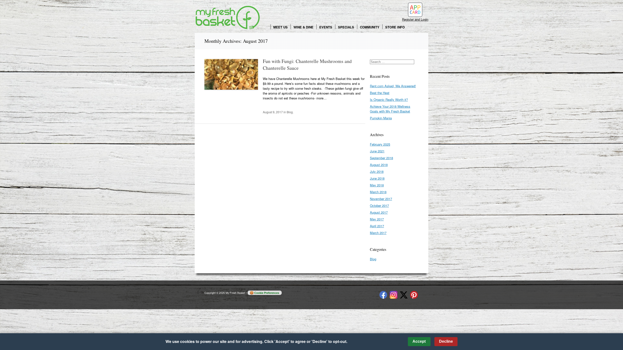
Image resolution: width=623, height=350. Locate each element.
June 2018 (377, 178)
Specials (346, 27)
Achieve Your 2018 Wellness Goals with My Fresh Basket (390, 109)
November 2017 (381, 198)
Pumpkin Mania (381, 118)
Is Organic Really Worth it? (389, 99)
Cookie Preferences (266, 292)
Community (369, 27)
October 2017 (379, 205)
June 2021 (377, 151)
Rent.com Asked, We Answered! (393, 86)
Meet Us (280, 27)
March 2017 (378, 232)
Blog (290, 112)
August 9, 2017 (273, 112)
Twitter (404, 295)
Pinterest (414, 295)
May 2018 (377, 185)
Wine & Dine (303, 27)
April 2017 (377, 226)
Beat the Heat (379, 92)
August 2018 (379, 164)
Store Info (395, 27)
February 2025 (380, 144)
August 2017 (379, 212)
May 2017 (377, 219)
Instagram (393, 295)
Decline (446, 341)
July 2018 (377, 171)
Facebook (383, 295)
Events (325, 27)
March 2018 (378, 192)
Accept (419, 341)
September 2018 (381, 158)
